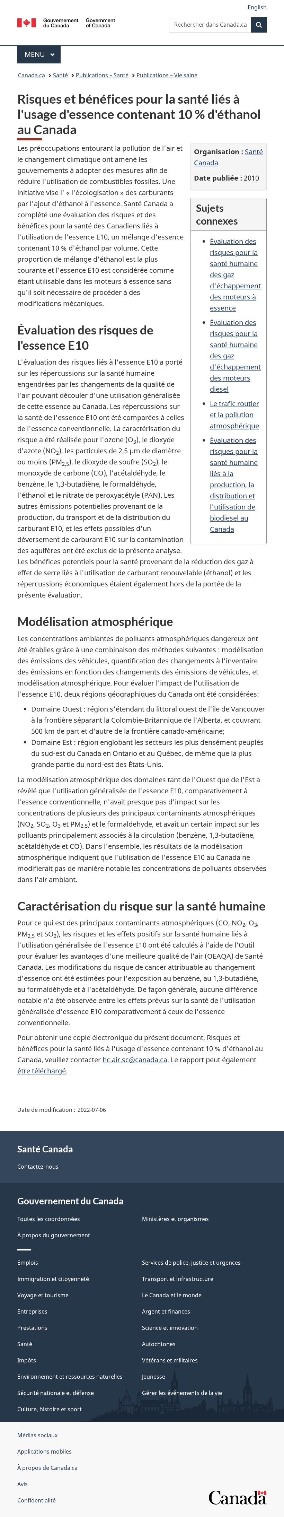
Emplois (27, 1262)
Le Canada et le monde (172, 1295)
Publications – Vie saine (166, 75)
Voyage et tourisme (43, 1295)
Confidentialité (36, 1500)
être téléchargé (41, 1070)
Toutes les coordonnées (48, 1219)
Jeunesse (153, 1376)
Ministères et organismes (175, 1219)
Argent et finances (166, 1311)
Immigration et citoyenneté (53, 1279)
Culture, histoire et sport (49, 1409)
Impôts (26, 1360)
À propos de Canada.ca (47, 1468)
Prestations (32, 1328)
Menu (43, 54)
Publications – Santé (102, 75)
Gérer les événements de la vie (182, 1393)
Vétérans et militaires (170, 1360)
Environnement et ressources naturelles (70, 1376)
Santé (60, 75)
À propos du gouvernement (53, 1235)
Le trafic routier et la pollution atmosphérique (234, 414)
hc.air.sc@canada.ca (135, 1059)
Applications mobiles (44, 1451)
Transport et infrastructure (177, 1279)
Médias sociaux (37, 1435)
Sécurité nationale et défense (55, 1393)
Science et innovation (170, 1328)
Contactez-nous (38, 1166)
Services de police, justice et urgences (191, 1262)
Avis (22, 1484)
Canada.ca (31, 75)
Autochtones (159, 1344)
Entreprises (32, 1311)
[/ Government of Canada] (66, 22)
